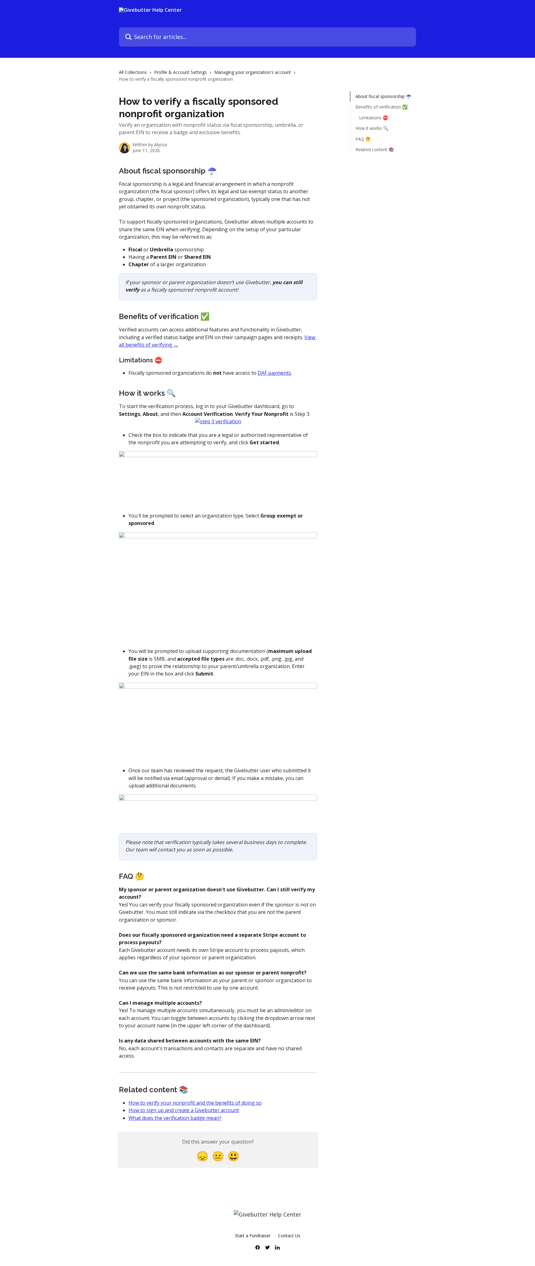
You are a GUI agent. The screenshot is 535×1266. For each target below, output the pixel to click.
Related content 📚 (374, 149)
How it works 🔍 (371, 128)
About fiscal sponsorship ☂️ (383, 96)
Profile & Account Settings (180, 72)
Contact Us (289, 1235)
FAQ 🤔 (363, 139)
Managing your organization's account (252, 72)
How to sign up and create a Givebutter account (183, 1110)
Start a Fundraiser (253, 1235)
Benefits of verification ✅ (381, 107)
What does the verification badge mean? (174, 1118)
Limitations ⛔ (373, 118)
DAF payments (274, 372)
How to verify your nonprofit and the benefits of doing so (195, 1102)
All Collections (133, 72)
